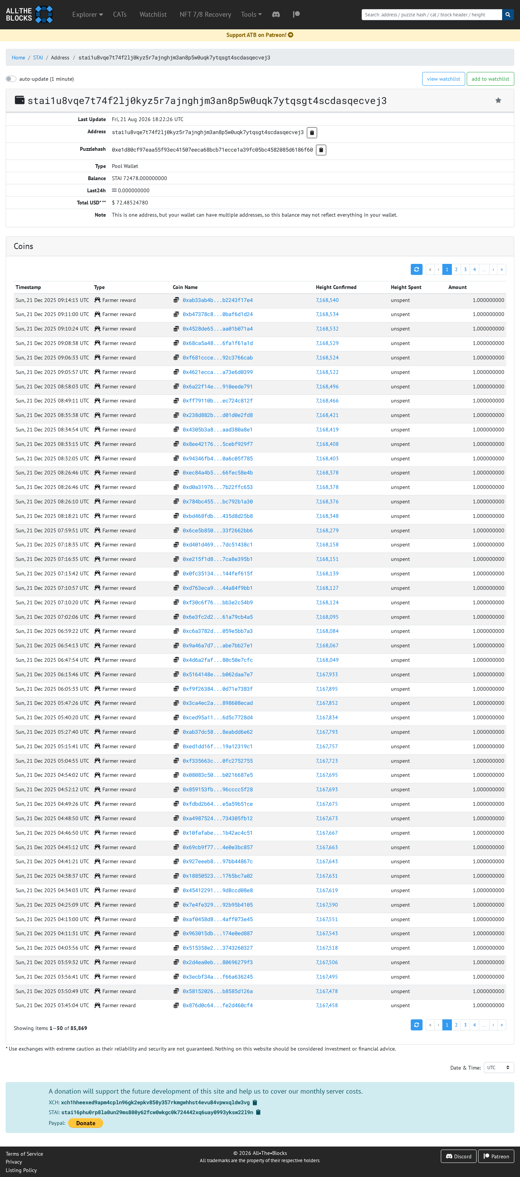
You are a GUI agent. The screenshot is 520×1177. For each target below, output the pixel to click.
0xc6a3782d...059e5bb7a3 (218, 630)
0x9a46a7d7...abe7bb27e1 (218, 645)
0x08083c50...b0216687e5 (218, 774)
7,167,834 (327, 717)
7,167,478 (327, 991)
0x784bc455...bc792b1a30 (218, 501)
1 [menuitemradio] (447, 269)
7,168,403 (327, 458)
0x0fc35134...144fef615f (218, 573)
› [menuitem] (493, 269)
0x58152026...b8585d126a (218, 991)
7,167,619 (327, 890)
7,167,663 (327, 847)
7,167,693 (327, 789)
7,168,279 (327, 530)
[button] (251, 14)
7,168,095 (327, 616)
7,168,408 (327, 443)
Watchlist (153, 14)
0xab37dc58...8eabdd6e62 (218, 731)
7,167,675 (327, 803)
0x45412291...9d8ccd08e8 (218, 890)
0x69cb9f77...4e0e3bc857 (218, 847)
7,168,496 (327, 386)
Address (60, 57)
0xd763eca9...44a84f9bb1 (218, 587)
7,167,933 (327, 674)
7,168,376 (327, 501)
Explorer (85, 14)
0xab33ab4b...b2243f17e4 (218, 299)
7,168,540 (327, 299)
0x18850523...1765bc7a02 (218, 875)
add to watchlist (490, 78)
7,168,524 (327, 357)
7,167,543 (327, 933)
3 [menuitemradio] (465, 269)
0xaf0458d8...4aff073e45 (218, 919)
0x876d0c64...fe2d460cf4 (218, 1005)
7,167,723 (327, 760)
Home (18, 57)
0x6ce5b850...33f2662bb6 (218, 530)
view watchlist (443, 78)
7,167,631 (327, 875)
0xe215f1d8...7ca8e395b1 (218, 558)
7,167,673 (327, 818)
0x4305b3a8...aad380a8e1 (218, 429)
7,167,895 (327, 688)
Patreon (499, 1156)
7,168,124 (327, 602)
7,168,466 (327, 400)
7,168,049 (327, 659)
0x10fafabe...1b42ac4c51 (218, 832)
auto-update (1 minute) (46, 78)
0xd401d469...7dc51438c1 (218, 544)
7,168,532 (327, 328)
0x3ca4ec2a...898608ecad (218, 702)
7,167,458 (327, 1005)
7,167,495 (327, 976)
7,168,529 (327, 343)
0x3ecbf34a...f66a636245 (218, 976)
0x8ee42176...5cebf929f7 (218, 443)
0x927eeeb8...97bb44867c (218, 861)
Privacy (14, 1161)
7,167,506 (327, 962)
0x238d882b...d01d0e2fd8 (218, 414)
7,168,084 (327, 630)
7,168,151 (327, 558)
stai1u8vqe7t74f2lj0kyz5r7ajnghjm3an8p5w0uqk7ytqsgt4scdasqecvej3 (174, 57)
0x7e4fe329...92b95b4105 (218, 904)
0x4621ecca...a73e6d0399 (218, 371)
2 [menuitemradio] (456, 269)
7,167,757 (327, 746)
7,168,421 (327, 414)
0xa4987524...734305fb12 (218, 818)
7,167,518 (327, 947)
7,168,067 (327, 645)
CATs (120, 14)
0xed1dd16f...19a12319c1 (218, 746)
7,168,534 (327, 314)
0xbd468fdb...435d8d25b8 (218, 515)
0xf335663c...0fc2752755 (218, 760)
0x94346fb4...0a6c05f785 (218, 458)
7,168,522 (327, 371)
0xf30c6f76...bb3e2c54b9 (218, 602)
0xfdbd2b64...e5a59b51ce (218, 803)
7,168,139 (327, 573)
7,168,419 (327, 429)
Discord (462, 1156)
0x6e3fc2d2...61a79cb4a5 (218, 616)
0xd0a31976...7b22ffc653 (218, 486)
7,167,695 (327, 774)
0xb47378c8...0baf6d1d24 (218, 314)
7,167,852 (327, 702)
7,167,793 (327, 731)
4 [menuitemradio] (474, 269)
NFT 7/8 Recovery (205, 14)
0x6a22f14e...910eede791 (218, 386)
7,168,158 (327, 544)
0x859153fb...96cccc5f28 (218, 789)
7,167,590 (327, 904)
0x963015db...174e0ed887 (218, 933)
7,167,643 (327, 861)
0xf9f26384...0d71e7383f (218, 688)
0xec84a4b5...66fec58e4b (218, 472)
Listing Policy (21, 1170)
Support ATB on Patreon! (256, 34)
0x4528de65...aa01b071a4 (218, 328)
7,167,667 (327, 832)
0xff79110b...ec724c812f (218, 400)
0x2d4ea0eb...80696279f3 (218, 962)
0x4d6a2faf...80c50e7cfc (218, 659)
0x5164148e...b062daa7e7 (218, 674)
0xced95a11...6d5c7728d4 (218, 717)
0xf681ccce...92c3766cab (218, 357)
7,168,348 (327, 515)
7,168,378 (327, 472)
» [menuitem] (502, 269)
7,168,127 (327, 587)
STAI (38, 57)
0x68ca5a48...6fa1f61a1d (218, 343)
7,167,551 (327, 919)
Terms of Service (24, 1153)
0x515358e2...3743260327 (218, 947)
